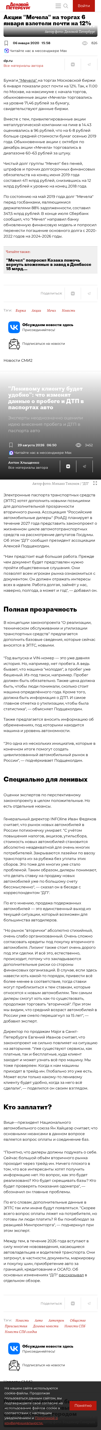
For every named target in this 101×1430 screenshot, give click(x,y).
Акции (36, 310)
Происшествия (16, 1326)
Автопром (56, 1320)
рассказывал (71, 1275)
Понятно (83, 1405)
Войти (84, 6)
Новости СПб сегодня (21, 1331)
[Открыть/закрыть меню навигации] (58, 5)
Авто (39, 1320)
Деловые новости (45, 1326)
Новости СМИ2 (18, 360)
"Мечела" (28, 80)
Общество (78, 1320)
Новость (68, 310)
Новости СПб (74, 1326)
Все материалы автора (23, 66)
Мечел (51, 310)
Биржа (21, 310)
